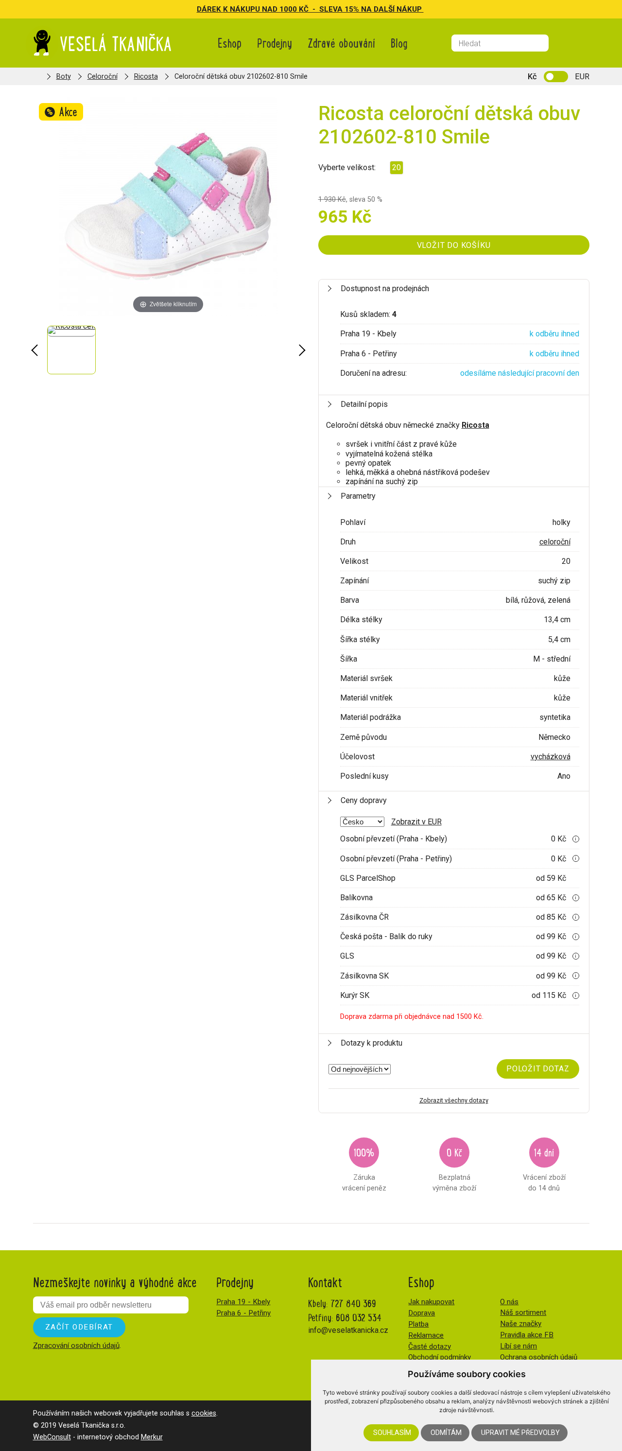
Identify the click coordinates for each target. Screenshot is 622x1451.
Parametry (358, 496)
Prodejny (274, 42)
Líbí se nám (518, 1346)
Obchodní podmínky (439, 1357)
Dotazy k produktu (371, 1043)
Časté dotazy (429, 1346)
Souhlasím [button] (392, 1432)
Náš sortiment (523, 1312)
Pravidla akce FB (526, 1334)
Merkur (152, 1437)
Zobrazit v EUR (416, 821)
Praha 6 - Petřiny (243, 1313)
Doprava (421, 1313)
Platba (418, 1324)
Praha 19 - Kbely (243, 1301)
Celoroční (102, 76)
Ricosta (146, 76)
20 (396, 167)
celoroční (554, 541)
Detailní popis (364, 404)
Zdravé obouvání (341, 42)
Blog (399, 42)
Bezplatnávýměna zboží (454, 1168)
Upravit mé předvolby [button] (520, 1432)
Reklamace (426, 1335)
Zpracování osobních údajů (76, 1345)
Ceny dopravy (364, 800)
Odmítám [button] (446, 1432)
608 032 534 (358, 1317)
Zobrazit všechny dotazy (453, 1100)
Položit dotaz (537, 1068)
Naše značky (520, 1323)
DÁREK (210, 9)
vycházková (550, 756)
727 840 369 (353, 1303)
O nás (509, 1301)
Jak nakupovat (431, 1301)
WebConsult (52, 1437)
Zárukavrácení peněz (364, 1168)
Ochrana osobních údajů (538, 1357)
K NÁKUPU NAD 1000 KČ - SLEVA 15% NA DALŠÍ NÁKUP (323, 9)
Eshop (230, 42)
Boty (63, 76)
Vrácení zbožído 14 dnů (544, 1168)
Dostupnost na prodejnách (385, 288)
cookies (203, 1413)
